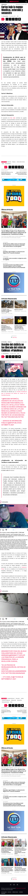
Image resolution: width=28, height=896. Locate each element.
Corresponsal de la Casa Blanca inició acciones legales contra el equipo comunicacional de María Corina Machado (14, 266)
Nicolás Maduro (8, 163)
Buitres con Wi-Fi (19, 309)
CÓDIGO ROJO (4, 4)
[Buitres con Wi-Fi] (21, 304)
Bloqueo (13, 161)
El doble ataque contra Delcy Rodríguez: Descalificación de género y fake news (20, 327)
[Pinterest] (13, 19)
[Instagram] (14, 884)
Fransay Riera (5, 16)
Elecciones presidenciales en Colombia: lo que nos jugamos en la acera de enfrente (6, 328)
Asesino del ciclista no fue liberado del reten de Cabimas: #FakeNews (7, 173)
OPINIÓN (4, 250)
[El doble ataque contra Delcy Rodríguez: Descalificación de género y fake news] (21, 320)
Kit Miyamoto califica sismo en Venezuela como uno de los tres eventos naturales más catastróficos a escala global (14, 245)
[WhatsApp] (16, 19)
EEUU (3, 163)
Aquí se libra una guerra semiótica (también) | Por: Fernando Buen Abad (21, 173)
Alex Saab (12, 118)
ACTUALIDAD (3, 229)
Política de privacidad (20, 888)
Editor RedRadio (10, 229)
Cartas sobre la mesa (21, 161)
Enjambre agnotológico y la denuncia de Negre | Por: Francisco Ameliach (14, 252)
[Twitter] (10, 19)
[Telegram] (19, 19)
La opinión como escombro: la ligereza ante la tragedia (6, 311)
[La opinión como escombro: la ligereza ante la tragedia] (7, 304)
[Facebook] (7, 19)
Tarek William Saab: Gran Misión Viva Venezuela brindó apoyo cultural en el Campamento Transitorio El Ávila (13, 232)
